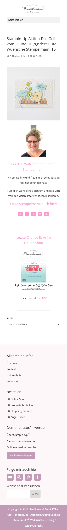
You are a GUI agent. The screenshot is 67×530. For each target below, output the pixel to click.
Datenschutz (14, 375)
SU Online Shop (16, 399)
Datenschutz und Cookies (45, 514)
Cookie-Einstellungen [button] (21, 455)
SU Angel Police (16, 417)
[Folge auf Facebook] (37, 477)
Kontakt (11, 369)
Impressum (13, 381)
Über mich (13, 363)
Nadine (16, 56)
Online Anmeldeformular (21, 447)
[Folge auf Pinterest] (28, 477)
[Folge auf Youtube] (10, 477)
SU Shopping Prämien (19, 411)
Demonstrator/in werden (21, 441)
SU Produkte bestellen (20, 405)
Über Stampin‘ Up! (18, 434)
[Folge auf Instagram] (19, 477)
